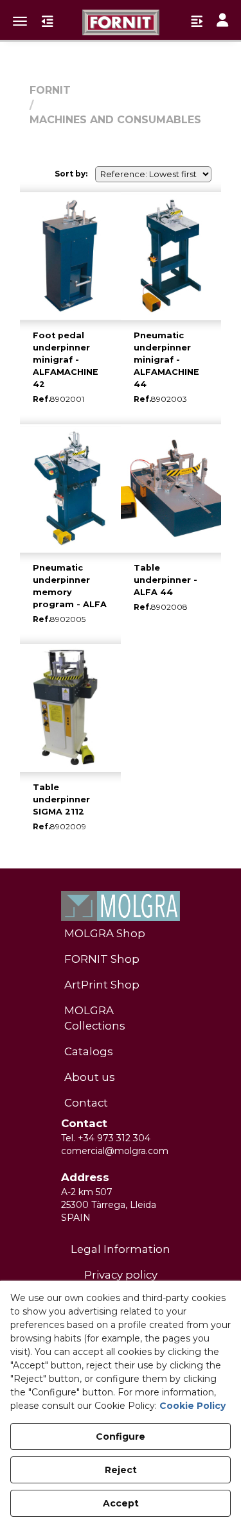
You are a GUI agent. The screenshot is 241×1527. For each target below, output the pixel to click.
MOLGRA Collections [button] (94, 1018)
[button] (120, 22)
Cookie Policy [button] (192, 1405)
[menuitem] (120, 934)
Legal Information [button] (120, 1249)
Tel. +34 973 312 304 (105, 1138)
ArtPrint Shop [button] (101, 984)
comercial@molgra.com (114, 1151)
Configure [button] (120, 1436)
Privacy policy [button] (120, 1274)
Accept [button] (121, 1503)
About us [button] (89, 1077)
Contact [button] (86, 1102)
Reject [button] (121, 1470)
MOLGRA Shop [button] (104, 933)
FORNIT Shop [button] (101, 959)
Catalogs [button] (88, 1051)
